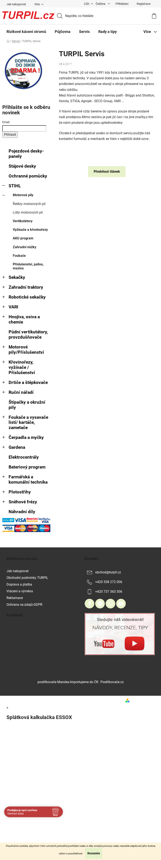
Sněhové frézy (23, 501)
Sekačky (17, 277)
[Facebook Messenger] (100, 603)
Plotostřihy (20, 492)
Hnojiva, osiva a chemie (24, 319)
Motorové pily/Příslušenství (26, 350)
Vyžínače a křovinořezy (30, 230)
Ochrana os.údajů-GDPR (24, 605)
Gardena (17, 447)
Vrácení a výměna (19, 591)
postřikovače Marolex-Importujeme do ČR (68, 682)
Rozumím (93, 853)
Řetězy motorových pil (29, 204)
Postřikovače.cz (112, 682)
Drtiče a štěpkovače (28, 382)
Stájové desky (22, 166)
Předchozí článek (107, 172)
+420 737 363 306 (108, 592)
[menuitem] (26, 32)
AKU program (23, 238)
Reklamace (14, 598)
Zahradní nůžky (24, 247)
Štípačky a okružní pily (27, 405)
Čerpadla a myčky (26, 437)
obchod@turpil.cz (108, 572)
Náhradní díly (22, 511)
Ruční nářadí (21, 392)
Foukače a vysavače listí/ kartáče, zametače (28, 422)
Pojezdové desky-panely (26, 154)
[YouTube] (121, 603)
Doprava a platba (19, 584)
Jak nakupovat (16, 4)
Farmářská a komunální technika (28, 479)
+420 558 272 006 (108, 582)
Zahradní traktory (26, 287)
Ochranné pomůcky (28, 176)
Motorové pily (23, 195)
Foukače (19, 256)
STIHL (15, 185)
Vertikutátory (22, 221)
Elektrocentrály (24, 457)
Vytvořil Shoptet (143, 700)
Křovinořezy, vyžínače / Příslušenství (22, 367)
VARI (13, 306)
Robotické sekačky (27, 297)
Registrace (144, 3)
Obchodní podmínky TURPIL (27, 578)
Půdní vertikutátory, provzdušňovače (28, 334)
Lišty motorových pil (28, 212)
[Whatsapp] (110, 603)
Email (5, 122)
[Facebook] (89, 603)
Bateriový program (27, 467)
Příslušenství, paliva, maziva (28, 266)
